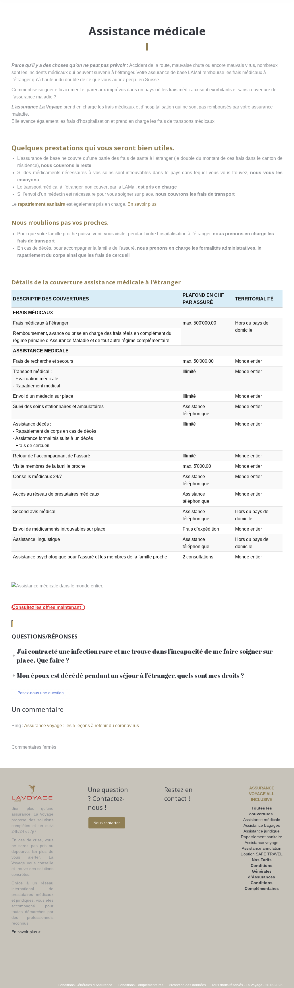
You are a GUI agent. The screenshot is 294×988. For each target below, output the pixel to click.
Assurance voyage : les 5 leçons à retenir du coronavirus (81, 725)
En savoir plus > (25, 931)
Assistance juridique (261, 831)
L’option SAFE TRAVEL (262, 854)
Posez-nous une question (41, 692)
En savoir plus (141, 204)
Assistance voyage (261, 842)
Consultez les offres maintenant (46, 607)
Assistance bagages (261, 825)
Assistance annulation (261, 848)
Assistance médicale (261, 819)
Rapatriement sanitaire (261, 836)
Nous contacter (107, 822)
